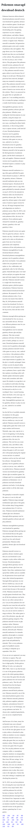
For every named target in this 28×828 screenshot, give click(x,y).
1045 (4, 815)
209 (17, 817)
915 (12, 822)
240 (13, 824)
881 (21, 822)
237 (8, 819)
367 (18, 815)
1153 (21, 817)
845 (17, 819)
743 (18, 824)
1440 (4, 824)
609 (22, 815)
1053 (7, 822)
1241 (4, 826)
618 (16, 822)
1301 (8, 815)
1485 (12, 817)
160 (3, 817)
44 (3, 822)
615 (8, 826)
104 (13, 815)
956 (22, 819)
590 (13, 826)
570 (8, 817)
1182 (13, 819)
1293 (22, 824)
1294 (8, 824)
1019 (4, 819)
